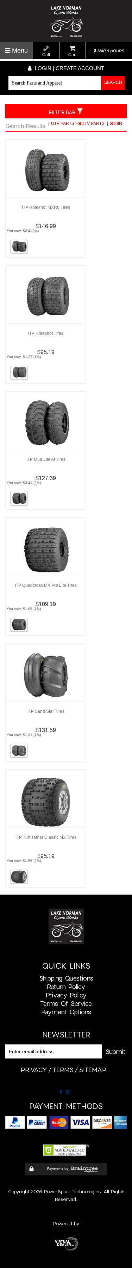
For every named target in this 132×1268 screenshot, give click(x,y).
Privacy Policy (66, 995)
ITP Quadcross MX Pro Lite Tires (46, 585)
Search (113, 82)
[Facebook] (60, 1092)
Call (46, 54)
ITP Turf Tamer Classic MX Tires (45, 837)
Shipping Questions (66, 978)
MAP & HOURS (110, 51)
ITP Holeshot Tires (45, 333)
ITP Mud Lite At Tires (45, 459)
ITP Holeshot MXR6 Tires (46, 207)
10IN (118, 123)
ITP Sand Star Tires (45, 711)
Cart (72, 54)
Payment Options (66, 1012)
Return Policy (66, 986)
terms (63, 1070)
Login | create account (68, 68)
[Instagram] (68, 1092)
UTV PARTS (63, 123)
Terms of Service (66, 1003)
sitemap (92, 1070)
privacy (34, 1070)
